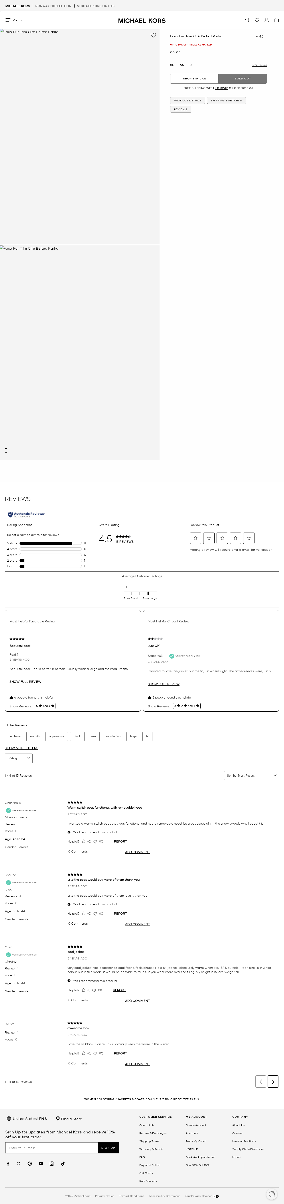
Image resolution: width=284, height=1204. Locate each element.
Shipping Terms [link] (149, 1141)
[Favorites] (257, 20)
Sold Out (243, 78)
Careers (237, 1133)
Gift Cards (146, 1173)
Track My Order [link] (196, 1141)
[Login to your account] (266, 20)
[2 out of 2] (6, 452)
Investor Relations (244, 1141)
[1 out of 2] (6, 448)
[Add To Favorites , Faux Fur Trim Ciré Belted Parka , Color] (153, 35)
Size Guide (259, 64)
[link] (7, 1163)
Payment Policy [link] (149, 1165)
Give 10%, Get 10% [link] (197, 1165)
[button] (271, 1194)
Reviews (180, 109)
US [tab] (182, 64)
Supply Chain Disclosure (248, 1149)
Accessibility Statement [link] (164, 1196)
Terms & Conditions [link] (131, 1196)
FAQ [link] (142, 1157)
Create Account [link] (196, 1125)
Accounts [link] (192, 1133)
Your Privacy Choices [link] (199, 1196)
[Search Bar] (247, 20)
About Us (238, 1125)
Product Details (187, 100)
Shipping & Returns (226, 100)
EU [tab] (190, 64)
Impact (237, 1157)
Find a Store (71, 1118)
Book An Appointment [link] (200, 1157)
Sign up (108, 1148)
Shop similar (194, 78)
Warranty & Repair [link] (151, 1149)
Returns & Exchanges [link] (152, 1133)
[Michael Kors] (142, 20)
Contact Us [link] (146, 1125)
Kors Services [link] (148, 1181)
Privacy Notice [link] (104, 1196)
